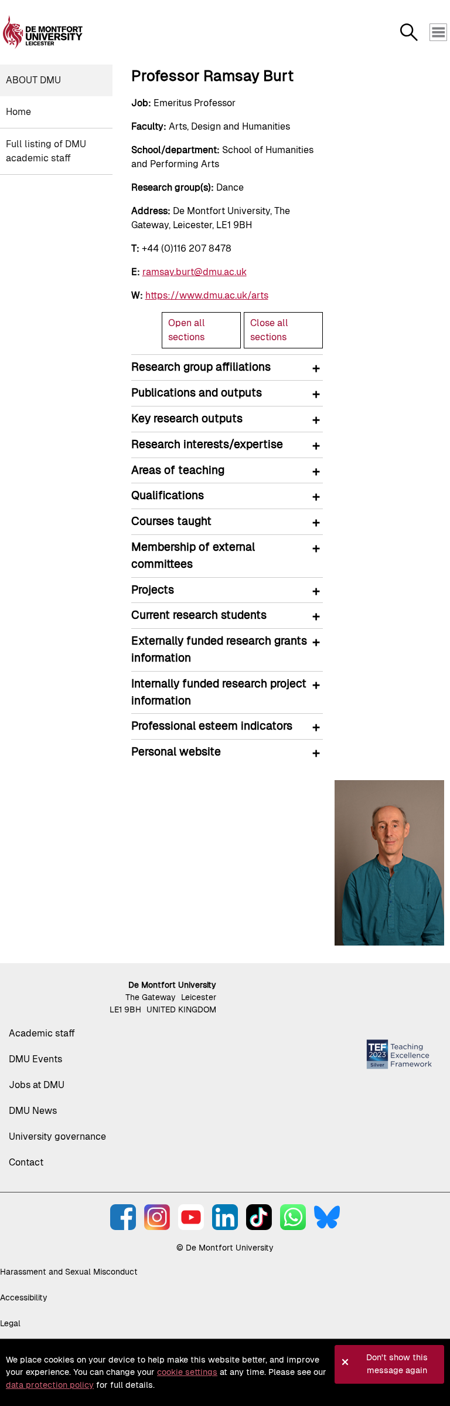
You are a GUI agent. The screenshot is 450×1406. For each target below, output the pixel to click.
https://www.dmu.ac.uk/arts (206, 295)
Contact (26, 1162)
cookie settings (187, 1372)
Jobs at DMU (36, 1084)
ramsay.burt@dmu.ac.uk (194, 271)
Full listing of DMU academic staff (46, 151)
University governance (57, 1136)
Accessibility (23, 1297)
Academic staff (42, 1033)
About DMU (33, 80)
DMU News (33, 1110)
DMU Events (35, 1059)
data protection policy (50, 1385)
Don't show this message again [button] (397, 1364)
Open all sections (186, 330)
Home (18, 111)
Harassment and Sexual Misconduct (69, 1271)
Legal (10, 1323)
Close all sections (269, 330)
